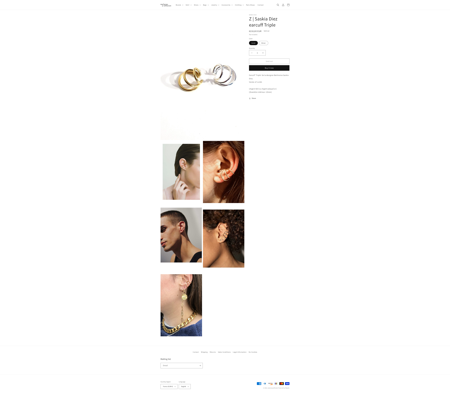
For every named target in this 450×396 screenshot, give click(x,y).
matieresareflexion (273, 388)
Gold (253, 43)
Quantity (252, 48)
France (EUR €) (168, 386)
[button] (179, 4)
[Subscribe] (200, 365)
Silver (263, 43)
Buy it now (269, 68)
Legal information (239, 352)
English (183, 386)
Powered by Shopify (283, 388)
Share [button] (254, 98)
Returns (213, 352)
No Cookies (253, 352)
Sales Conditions (224, 352)
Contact (196, 352)
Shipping (204, 352)
